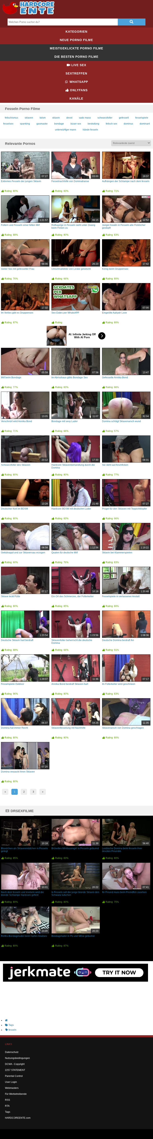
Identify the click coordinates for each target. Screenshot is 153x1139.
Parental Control (14, 1076)
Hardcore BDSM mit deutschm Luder (71, 508)
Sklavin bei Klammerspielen (117, 552)
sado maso (85, 117)
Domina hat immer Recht (14, 727)
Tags (7, 1112)
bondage (59, 123)
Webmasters (12, 1088)
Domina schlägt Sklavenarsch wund (121, 421)
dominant (145, 123)
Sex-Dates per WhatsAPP (65, 312)
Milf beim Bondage (11, 377)
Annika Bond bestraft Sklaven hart (69, 684)
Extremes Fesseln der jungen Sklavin (21, 181)
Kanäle (76, 98)
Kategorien (76, 31)
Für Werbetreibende (16, 1094)
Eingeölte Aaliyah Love (114, 312)
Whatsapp (78, 81)
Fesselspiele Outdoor (12, 684)
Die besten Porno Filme (76, 56)
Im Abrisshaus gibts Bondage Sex (69, 377)
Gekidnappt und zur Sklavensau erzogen (23, 552)
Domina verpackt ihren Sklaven (18, 771)
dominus (128, 123)
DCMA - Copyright (15, 1064)
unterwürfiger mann (65, 129)
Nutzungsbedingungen (17, 1058)
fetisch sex (111, 123)
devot (69, 117)
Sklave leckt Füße (10, 596)
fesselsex (8, 123)
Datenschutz (12, 1052)
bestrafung (93, 123)
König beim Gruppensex (115, 269)
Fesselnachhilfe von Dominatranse (70, 181)
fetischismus (11, 117)
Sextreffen (76, 73)
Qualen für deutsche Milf (64, 552)
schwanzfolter (104, 117)
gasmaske (42, 123)
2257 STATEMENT (15, 1070)
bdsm (43, 117)
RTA (7, 1106)
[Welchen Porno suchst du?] (131, 22)
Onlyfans (78, 90)
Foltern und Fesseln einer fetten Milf (20, 225)
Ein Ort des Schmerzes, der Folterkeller (72, 596)
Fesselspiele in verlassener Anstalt (120, 596)
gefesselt (124, 117)
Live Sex (78, 65)
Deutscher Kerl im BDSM (14, 508)
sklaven (29, 117)
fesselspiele (141, 117)
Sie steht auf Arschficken (115, 465)
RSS (7, 1100)
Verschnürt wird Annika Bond (16, 421)
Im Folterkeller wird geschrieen (118, 684)
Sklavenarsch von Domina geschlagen (123, 727)
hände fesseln (90, 129)
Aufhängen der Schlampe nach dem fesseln (125, 181)
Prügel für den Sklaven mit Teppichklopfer (124, 508)
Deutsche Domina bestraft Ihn (118, 640)
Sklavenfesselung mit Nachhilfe (68, 727)
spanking (25, 123)
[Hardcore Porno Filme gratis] (30, 15)
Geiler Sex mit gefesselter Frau (17, 269)
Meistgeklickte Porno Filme (76, 48)
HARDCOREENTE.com (17, 1117)
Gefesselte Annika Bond (115, 377)
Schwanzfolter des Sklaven (15, 465)
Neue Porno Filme (76, 40)
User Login (11, 1082)
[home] (78, 1020)
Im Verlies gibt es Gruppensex (17, 312)
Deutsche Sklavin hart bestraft (17, 640)
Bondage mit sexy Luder (64, 421)
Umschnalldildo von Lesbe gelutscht (71, 269)
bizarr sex (76, 123)
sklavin (56, 117)
